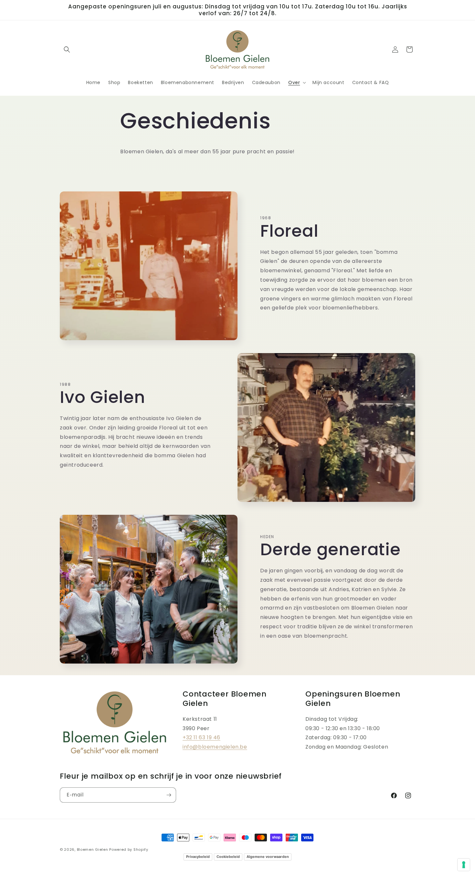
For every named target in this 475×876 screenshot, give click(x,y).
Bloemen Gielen (92, 849)
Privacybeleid (198, 856)
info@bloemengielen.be (215, 747)
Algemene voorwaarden (268, 856)
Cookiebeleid (228, 856)
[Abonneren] (169, 795)
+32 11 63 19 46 (201, 737)
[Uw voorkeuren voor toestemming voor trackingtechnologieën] (464, 865)
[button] (67, 49)
